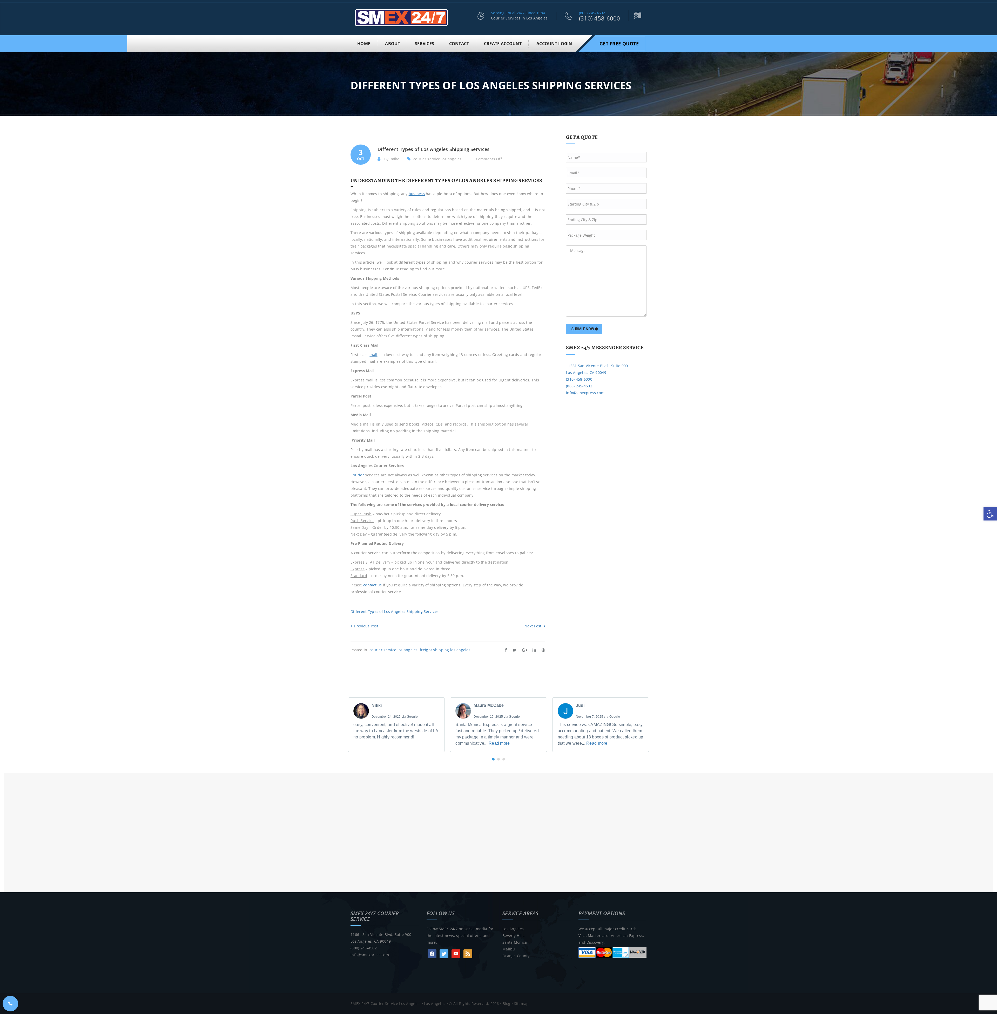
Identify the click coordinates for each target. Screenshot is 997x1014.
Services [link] (424, 43)
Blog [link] (506, 1003)
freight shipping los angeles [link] (445, 649)
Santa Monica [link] (514, 942)
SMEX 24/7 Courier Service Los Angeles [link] (385, 1003)
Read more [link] (499, 743)
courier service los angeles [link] (437, 158)
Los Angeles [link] (513, 928)
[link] (990, 513)
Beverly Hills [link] (513, 935)
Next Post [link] (533, 626)
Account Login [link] (554, 43)
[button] (493, 759)
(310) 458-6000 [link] (599, 18)
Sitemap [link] (521, 1003)
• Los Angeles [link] (432, 1003)
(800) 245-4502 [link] (592, 12)
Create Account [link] (503, 43)
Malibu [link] (508, 949)
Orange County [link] (516, 955)
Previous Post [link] (366, 626)
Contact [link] (459, 43)
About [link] (392, 43)
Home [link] (363, 43)
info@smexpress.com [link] (585, 392)
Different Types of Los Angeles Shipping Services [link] (395, 611)
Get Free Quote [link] (619, 43)
